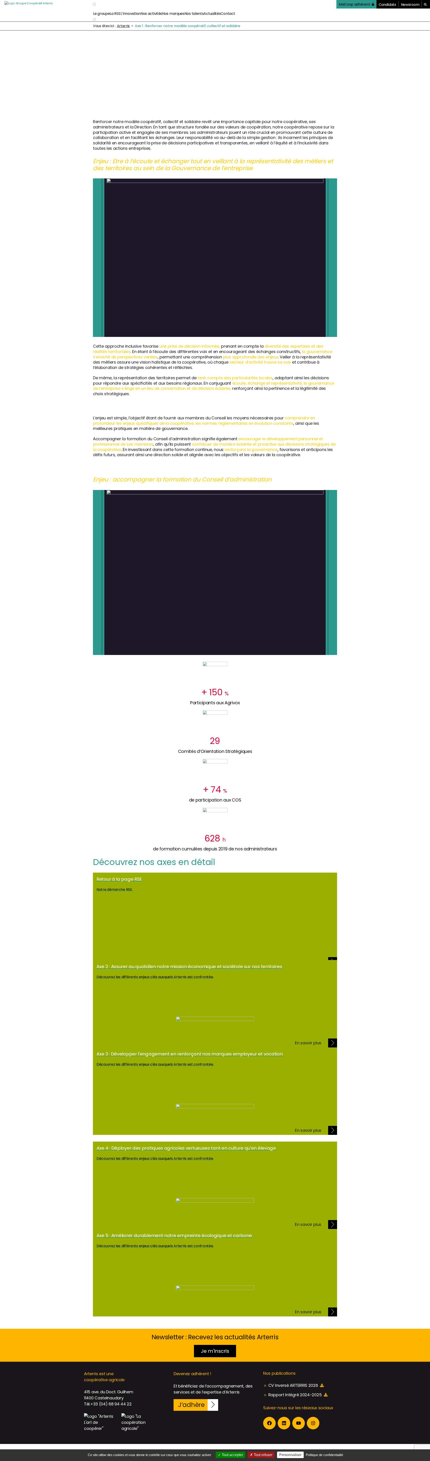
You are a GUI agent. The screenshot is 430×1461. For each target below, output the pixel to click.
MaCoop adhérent (354, 4)
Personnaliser (290, 1455)
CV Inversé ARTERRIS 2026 (293, 1385)
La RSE (115, 13)
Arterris (123, 25)
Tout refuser (262, 1455)
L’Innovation (130, 13)
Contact (228, 13)
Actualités (212, 13)
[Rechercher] (425, 4)
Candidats (387, 4)
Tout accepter (232, 1455)
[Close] (94, 19)
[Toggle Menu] (94, 4)
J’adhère (191, 1404)
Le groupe (101, 13)
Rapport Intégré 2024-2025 (295, 1395)
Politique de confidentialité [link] (324, 1455)
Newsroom (410, 4)
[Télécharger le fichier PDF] (322, 1385)
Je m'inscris (215, 1351)
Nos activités (151, 13)
